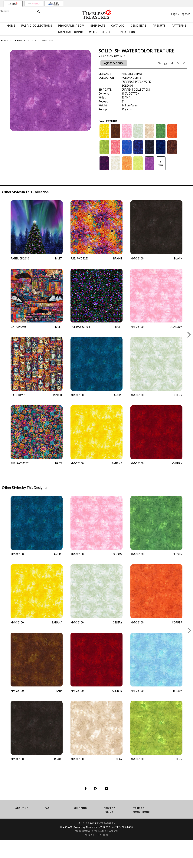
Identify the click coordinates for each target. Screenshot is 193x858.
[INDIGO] (138, 153)
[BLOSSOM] (126, 137)
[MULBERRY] (104, 170)
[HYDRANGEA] (126, 153)
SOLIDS (31, 40)
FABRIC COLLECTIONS (36, 25)
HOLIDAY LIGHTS (131, 77)
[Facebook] (86, 788)
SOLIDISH (127, 85)
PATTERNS (179, 25)
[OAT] (115, 170)
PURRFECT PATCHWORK (136, 81)
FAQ (47, 808)
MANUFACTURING (70, 32)
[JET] (149, 153)
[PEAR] (138, 170)
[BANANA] (104, 137)
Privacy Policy (109, 810)
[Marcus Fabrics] (53, 3)
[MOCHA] (172, 153)
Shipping (80, 808)
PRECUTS (159, 25)
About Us (21, 808)
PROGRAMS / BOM (71, 25)
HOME (11, 25)
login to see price (114, 63)
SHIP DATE (97, 25)
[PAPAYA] (126, 170)
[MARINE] (160, 153)
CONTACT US (125, 32)
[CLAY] (149, 137)
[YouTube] (106, 788)
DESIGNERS (138, 25)
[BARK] (115, 137)
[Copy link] (159, 63)
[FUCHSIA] (115, 153)
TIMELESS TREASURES (101, 823)
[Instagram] (95, 788)
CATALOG (118, 25)
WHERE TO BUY (99, 32)
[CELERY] (138, 137)
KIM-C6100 (48, 40)
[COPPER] (172, 137)
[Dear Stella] (34, 3)
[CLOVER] (160, 137)
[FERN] (104, 153)
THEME (18, 40)
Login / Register (180, 13)
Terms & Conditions (141, 810)
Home (4, 40)
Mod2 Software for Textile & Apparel (96, 831)
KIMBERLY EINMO (132, 73)
